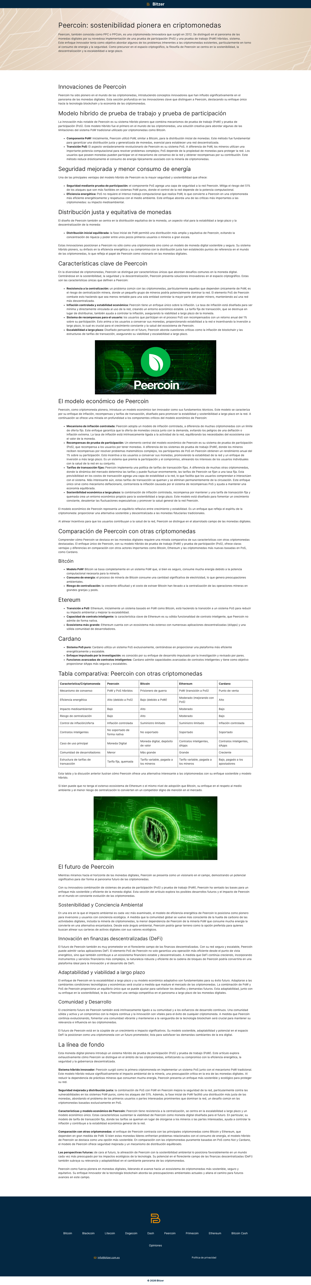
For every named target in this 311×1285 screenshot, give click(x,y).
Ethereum (215, 1233)
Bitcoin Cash (239, 1233)
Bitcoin (67, 1233)
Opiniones (155, 1245)
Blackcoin (88, 1233)
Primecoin (192, 1233)
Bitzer (158, 4)
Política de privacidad (204, 1257)
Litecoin (110, 1233)
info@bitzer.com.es (109, 1257)
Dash (150, 1233)
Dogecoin (131, 1233)
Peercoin (170, 1233)
